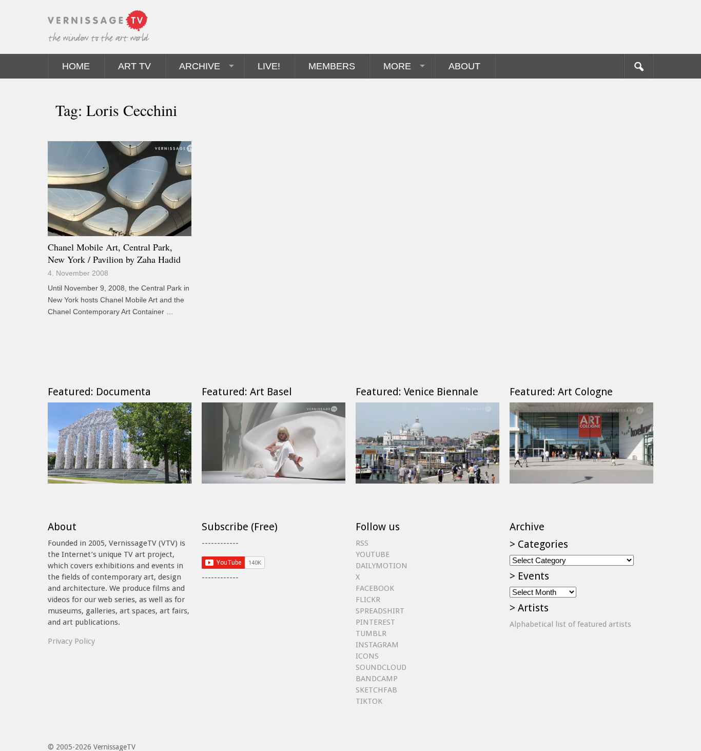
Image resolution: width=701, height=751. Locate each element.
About (464, 66)
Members (331, 66)
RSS (362, 543)
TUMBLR (371, 633)
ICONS (367, 656)
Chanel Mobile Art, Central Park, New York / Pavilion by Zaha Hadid (114, 253)
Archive (199, 66)
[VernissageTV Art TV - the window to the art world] (99, 27)
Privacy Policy (71, 641)
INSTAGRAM (377, 644)
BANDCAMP (377, 678)
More (397, 66)
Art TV (134, 66)
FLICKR (368, 599)
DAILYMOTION (381, 565)
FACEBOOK (375, 588)
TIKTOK (369, 701)
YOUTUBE (373, 554)
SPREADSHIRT (380, 610)
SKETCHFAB (376, 690)
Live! (269, 66)
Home (76, 66)
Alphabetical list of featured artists (570, 624)
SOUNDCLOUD (381, 667)
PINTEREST (375, 622)
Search (638, 66)
